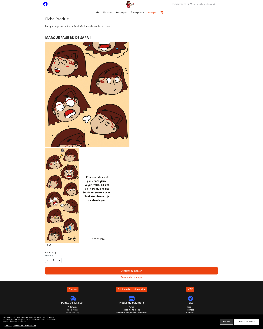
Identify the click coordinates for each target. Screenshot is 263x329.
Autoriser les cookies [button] (246, 322)
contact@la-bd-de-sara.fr (204, 4)
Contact (108, 12)
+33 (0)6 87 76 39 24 (180, 4)
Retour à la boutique (131, 277)
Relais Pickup (73, 309)
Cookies (72, 289)
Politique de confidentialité (131, 289)
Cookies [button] (8, 326)
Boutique (152, 12)
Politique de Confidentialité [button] (24, 326)
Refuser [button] (226, 322)
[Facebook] (45, 4)
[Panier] (160, 12)
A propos (122, 12)
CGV (190, 289)
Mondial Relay (72, 312)
